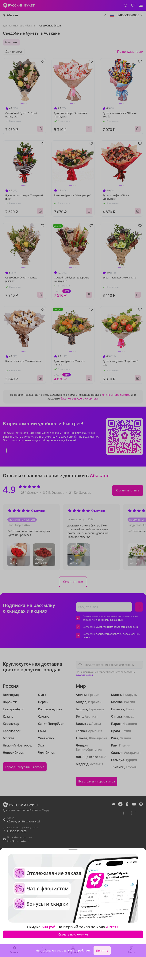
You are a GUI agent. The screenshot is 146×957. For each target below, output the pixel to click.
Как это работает (79, 950)
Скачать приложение (73, 934)
